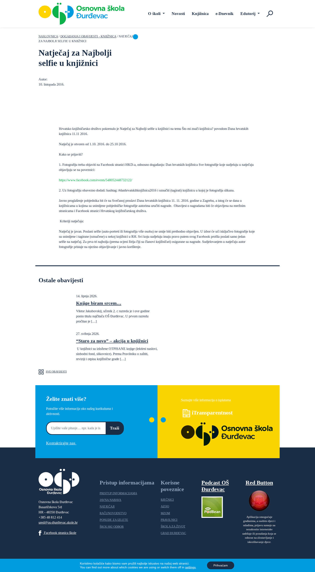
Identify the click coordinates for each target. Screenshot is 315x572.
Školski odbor (112, 526)
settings (190, 567)
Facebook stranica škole (59, 533)
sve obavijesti (56, 371)
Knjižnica (200, 13)
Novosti (178, 13)
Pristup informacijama (118, 493)
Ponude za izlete (114, 519)
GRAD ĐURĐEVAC (173, 533)
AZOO (165, 506)
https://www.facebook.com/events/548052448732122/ (95, 180)
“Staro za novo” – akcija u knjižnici (112, 340)
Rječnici (167, 499)
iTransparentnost (212, 413)
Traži (114, 428)
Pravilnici (169, 519)
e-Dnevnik (225, 13)
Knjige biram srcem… (98, 303)
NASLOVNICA (48, 36)
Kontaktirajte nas (61, 443)
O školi (155, 13)
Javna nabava (110, 500)
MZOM (165, 513)
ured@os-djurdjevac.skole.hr (58, 522)
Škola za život (173, 526)
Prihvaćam (220, 565)
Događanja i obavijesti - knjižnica (88, 36)
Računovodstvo (113, 513)
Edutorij (248, 13)
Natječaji (107, 506)
